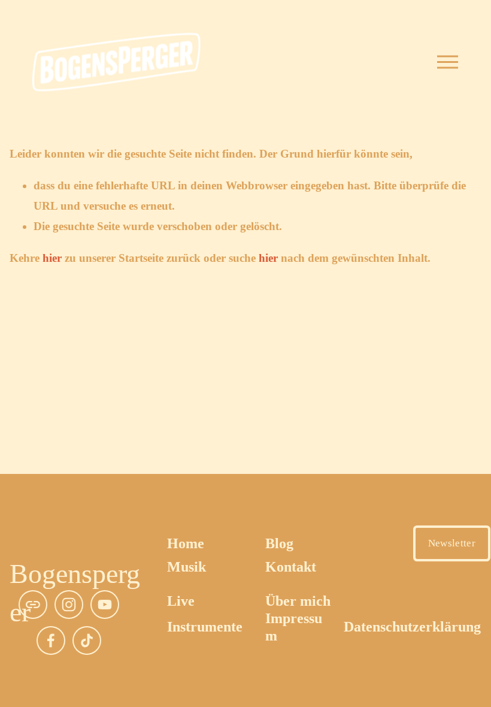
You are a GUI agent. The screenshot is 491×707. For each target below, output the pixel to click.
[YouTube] (104, 604)
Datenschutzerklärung (412, 627)
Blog (279, 543)
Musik (186, 567)
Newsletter (451, 543)
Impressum (293, 627)
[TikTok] (86, 640)
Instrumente (205, 627)
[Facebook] (51, 640)
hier (52, 258)
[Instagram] (68, 604)
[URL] (33, 604)
